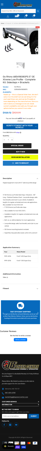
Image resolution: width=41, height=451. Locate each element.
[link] (20, 312)
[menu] (2, 4)
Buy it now (20, 152)
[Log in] (8, 16)
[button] (16, 16)
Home (2, 23)
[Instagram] (10, 424)
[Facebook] (4, 424)
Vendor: (6, 87)
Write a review (20, 340)
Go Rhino (17, 87)
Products (8, 23)
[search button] (38, 11)
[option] (20, 41)
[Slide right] (37, 313)
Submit (34, 416)
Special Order (17, 146)
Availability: (7, 92)
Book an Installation (20, 157)
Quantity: (6, 136)
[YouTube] (16, 424)
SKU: (4, 89)
